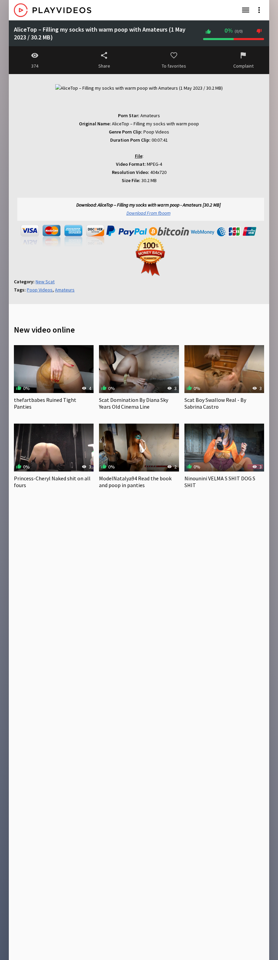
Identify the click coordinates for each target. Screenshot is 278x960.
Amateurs (65, 290)
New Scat (45, 282)
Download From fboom (148, 213)
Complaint (243, 66)
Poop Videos (40, 290)
